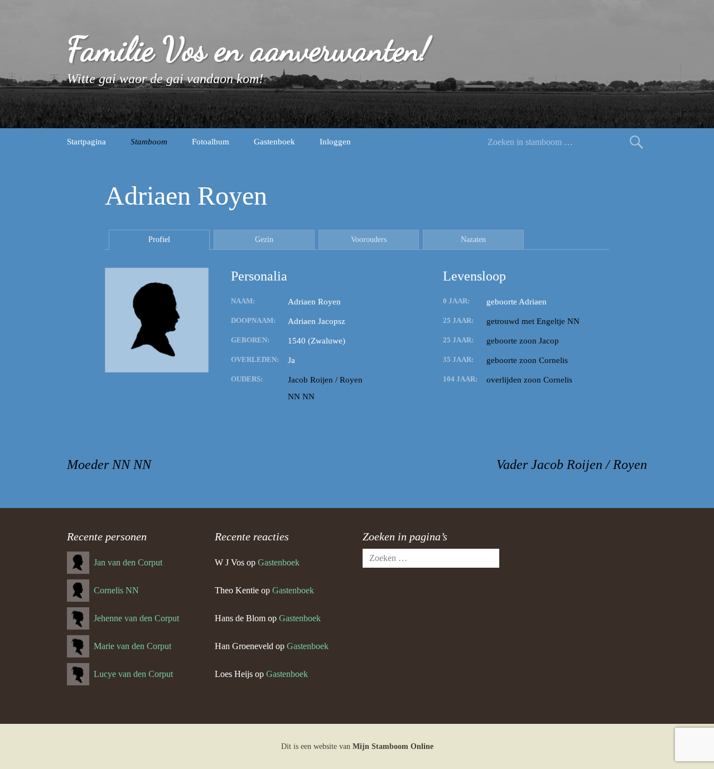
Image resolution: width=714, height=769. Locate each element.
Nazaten (473, 239)
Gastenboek (274, 141)
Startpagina (86, 141)
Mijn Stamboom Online (393, 746)
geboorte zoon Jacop (522, 340)
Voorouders (369, 239)
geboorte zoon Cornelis (527, 360)
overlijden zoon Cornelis (529, 379)
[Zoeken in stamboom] (636, 142)
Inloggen (335, 141)
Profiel (159, 239)
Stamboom (149, 141)
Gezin (264, 239)
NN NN (301, 396)
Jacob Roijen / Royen (325, 379)
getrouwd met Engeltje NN (533, 321)
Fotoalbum (210, 141)
